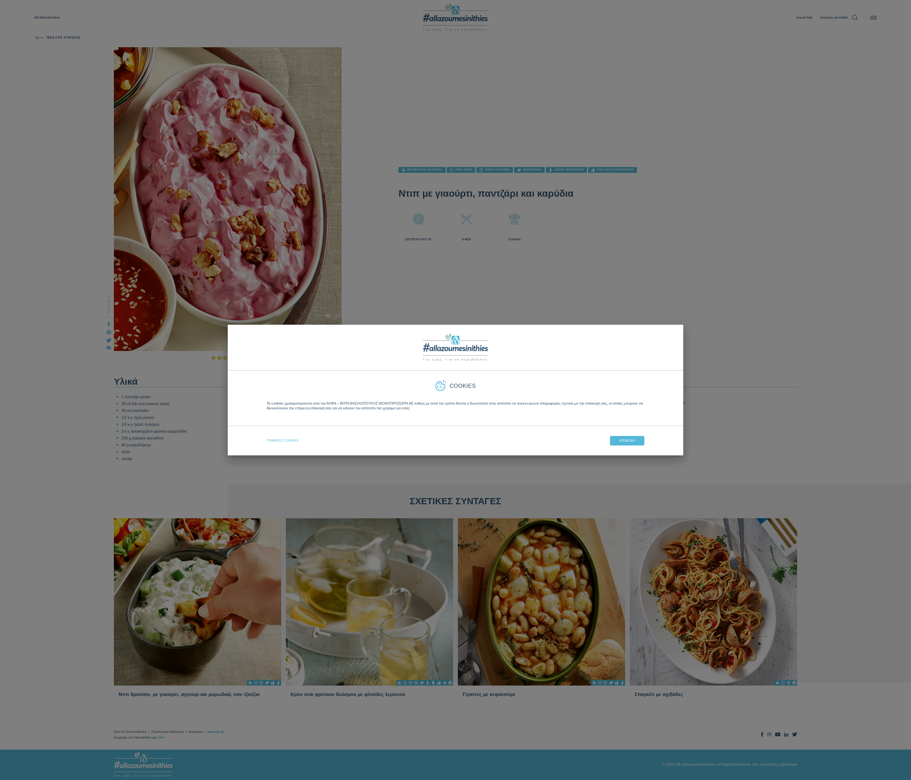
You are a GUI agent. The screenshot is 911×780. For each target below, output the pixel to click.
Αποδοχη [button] (627, 440)
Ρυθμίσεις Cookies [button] (283, 440)
